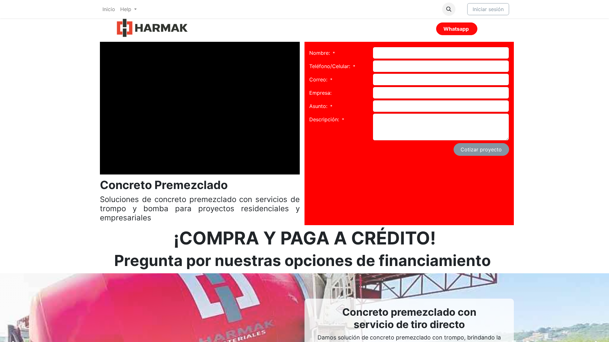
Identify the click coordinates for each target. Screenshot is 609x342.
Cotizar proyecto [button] (481, 149)
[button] (448, 9)
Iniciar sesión (488, 9)
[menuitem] (109, 9)
